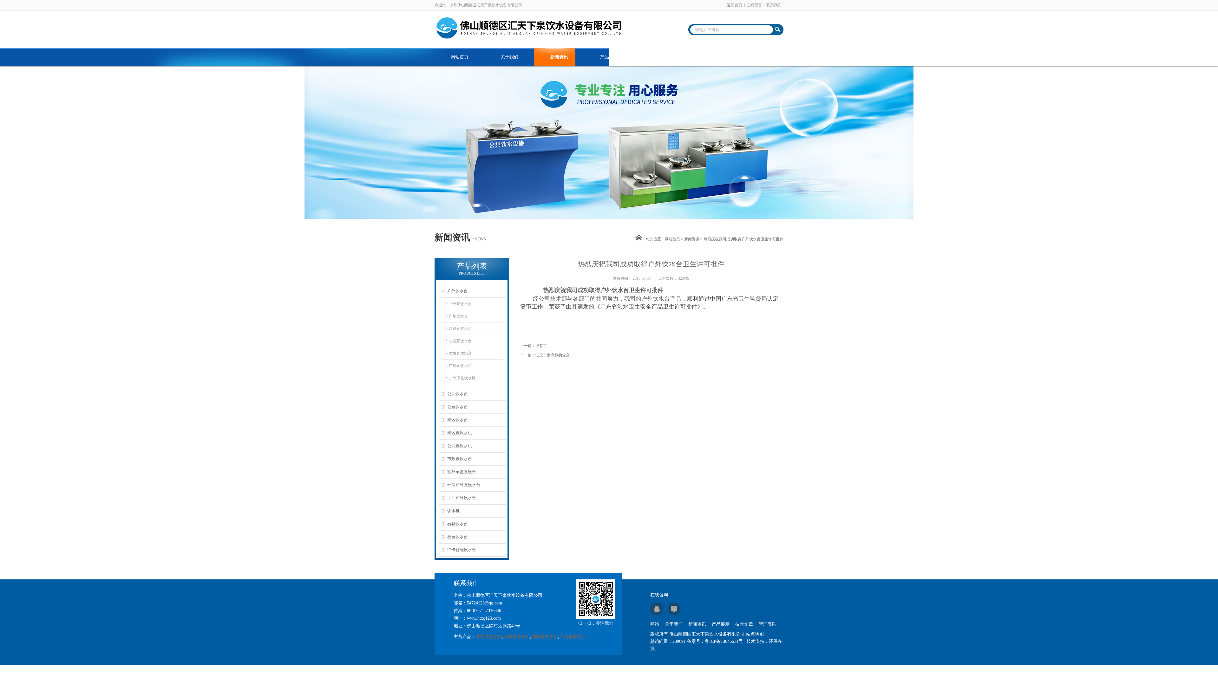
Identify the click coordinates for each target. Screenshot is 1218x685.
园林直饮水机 (545, 636)
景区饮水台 (457, 419)
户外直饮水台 (460, 304)
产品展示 (609, 57)
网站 (654, 624)
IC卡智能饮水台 (461, 549)
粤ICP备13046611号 (724, 641)
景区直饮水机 (459, 432)
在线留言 (754, 5)
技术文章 (659, 57)
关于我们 (509, 57)
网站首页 (459, 57)
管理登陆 (767, 624)
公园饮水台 (457, 406)
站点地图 (755, 634)
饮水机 (453, 510)
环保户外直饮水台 (463, 484)
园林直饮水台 (460, 328)
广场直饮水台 (460, 365)
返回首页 (734, 5)
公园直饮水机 (517, 636)
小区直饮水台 (460, 341)
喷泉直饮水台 (460, 353)
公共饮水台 (457, 393)
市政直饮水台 (459, 458)
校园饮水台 (457, 536)
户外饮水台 (457, 291)
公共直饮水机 (459, 445)
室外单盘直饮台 (461, 471)
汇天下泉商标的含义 (552, 355)
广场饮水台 (458, 316)
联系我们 (774, 5)
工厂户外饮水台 (461, 497)
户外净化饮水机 (462, 378)
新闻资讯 (559, 57)
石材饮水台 (457, 523)
